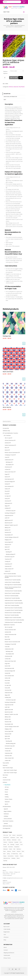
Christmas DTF (8, 467)
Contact (6, 950)
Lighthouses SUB (9, 709)
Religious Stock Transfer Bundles (13, 617)
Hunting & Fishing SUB (10, 702)
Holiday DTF (8, 508)
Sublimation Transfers (9, 624)
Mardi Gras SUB (8, 712)
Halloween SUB (8, 692)
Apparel (6, 809)
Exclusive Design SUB (10, 671)
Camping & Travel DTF (10, 455)
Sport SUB (7, 738)
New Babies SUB (10, 654)
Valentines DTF (8, 564)
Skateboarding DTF (10, 554)
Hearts (10, 849)
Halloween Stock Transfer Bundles (13, 600)
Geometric (10, 846)
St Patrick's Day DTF (10, 510)
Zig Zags (5, 860)
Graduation (16, 846)
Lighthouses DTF (9, 520)
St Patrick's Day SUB (10, 700)
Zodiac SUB (7, 760)
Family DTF (7, 484)
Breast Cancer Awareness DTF (12, 452)
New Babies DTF (10, 464)
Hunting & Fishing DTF (10, 513)
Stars (20, 853)
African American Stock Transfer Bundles (13, 576)
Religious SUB (8, 729)
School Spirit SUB (9, 731)
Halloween (5, 849)
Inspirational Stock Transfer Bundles (14, 603)
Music (4, 851)
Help (20, 77)
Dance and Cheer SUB (10, 661)
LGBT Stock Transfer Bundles (12, 605)
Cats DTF (7, 457)
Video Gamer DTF (9, 568)
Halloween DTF (8, 503)
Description (7, 93)
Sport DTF (7, 549)
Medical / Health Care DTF (11, 525)
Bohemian (14, 839)
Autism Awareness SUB (10, 634)
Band (4, 839)
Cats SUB (7, 646)
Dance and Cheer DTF (10, 472)
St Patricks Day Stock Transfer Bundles (14, 620)
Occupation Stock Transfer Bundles (14, 610)
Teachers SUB (8, 748)
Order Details (7, 929)
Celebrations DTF (9, 459)
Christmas (10, 842)
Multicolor (19, 849)
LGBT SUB (7, 707)
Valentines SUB (8, 753)
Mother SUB (7, 719)
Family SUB (7, 673)
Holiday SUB (8, 697)
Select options (23, 343)
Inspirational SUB (9, 704)
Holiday (7, 796)
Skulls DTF (7, 547)
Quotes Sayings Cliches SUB (12, 726)
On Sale (5, 777)
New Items (5, 775)
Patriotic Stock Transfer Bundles (13, 612)
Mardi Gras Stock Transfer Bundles (13, 608)
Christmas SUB (8, 656)
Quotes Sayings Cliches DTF (11, 537)
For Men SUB (8, 685)
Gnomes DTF (8, 501)
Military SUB (7, 717)
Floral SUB (7, 680)
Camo (19, 839)
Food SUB (7, 683)
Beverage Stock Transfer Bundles (13, 584)
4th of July (5, 835)
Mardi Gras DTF (8, 522)
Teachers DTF (8, 559)
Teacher (16, 856)
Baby (21, 837)
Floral (6, 792)
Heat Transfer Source (18, 973)
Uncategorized (6, 828)
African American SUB (10, 629)
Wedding (13, 858)
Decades (16, 842)
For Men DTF (8, 496)
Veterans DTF (8, 566)
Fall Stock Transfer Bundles (11, 595)
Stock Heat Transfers (8, 821)
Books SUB (7, 639)
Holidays (6, 816)
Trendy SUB (7, 750)
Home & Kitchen (8, 818)
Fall (8, 844)
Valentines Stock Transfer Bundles (13, 622)
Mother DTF (7, 530)
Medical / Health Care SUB (11, 714)
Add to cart (13, 77)
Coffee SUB (7, 658)
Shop (8, 25)
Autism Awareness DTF (10, 445)
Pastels (13, 851)
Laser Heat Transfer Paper (10, 772)
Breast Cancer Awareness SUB (12, 641)
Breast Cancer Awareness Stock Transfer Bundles (13, 587)
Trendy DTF (7, 561)
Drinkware (6, 814)
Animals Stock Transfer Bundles (13, 580)
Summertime (10, 856)
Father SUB (7, 678)
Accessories (6, 428)
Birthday (9, 839)
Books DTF (7, 450)
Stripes (4, 856)
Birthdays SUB (9, 651)
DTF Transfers (7, 435)
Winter (18, 858)
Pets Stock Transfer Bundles (12, 615)
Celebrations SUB (9, 649)
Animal (6, 789)
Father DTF (7, 488)
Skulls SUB (7, 736)
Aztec (18, 837)
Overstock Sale (6, 780)
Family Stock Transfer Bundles (12, 598)
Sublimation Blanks (7, 826)
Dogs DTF (7, 474)
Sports (6, 804)
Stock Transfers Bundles (10, 573)
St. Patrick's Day (14, 853)
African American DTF (10, 440)
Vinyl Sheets (17, 25)
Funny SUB (7, 687)
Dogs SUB (7, 663)
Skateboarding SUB (10, 743)
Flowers (17, 844)
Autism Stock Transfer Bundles (12, 582)
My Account (6, 926)
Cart (5, 934)
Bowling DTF (9, 552)
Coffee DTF (7, 469)
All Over (7, 787)
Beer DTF (7, 447)
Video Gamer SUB (9, 758)
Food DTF (7, 493)
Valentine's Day (6, 858)
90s (10, 835)
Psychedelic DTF (9, 535)
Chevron (5, 842)
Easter (4, 844)
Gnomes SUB (8, 690)
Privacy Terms (7, 958)
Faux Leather (6, 763)
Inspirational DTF (9, 515)
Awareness (12, 837)
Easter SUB (7, 666)
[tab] (14, 93)
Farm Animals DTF (9, 486)
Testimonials (7, 955)
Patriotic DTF (8, 532)
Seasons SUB (8, 734)
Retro (4, 853)
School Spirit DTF (9, 542)
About (5, 947)
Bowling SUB (9, 741)
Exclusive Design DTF (10, 481)
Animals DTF (8, 442)
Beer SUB (7, 637)
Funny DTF (7, 498)
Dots (21, 842)
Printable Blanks (7, 806)
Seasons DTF (8, 544)
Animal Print (19, 835)
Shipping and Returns (9, 952)
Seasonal (16, 86)
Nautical (9, 851)
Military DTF (7, 527)
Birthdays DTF (9, 462)
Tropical (21, 856)
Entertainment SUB (9, 668)
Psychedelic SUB (9, 724)
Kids (14, 849)
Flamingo (12, 844)
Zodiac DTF (7, 571)
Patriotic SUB (8, 721)
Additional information (10, 96)
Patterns (12, 25)
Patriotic (18, 851)
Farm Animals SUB (9, 675)
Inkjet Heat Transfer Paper (10, 770)
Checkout (6, 937)
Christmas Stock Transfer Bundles (13, 591)
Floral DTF (7, 491)
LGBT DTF (7, 518)
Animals (6, 823)
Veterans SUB (8, 755)
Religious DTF (8, 539)
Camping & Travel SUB (10, 644)
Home (4, 25)
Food (21, 844)
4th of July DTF (8, 438)
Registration (7, 932)
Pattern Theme (8, 799)
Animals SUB (8, 632)
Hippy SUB (7, 695)
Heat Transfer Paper (8, 767)
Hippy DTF (7, 506)
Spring (8, 853)
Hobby (6, 794)
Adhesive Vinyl (6, 430)
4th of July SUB (8, 627)
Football (5, 846)
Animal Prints (6, 837)
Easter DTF (7, 476)
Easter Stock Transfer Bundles (12, 593)
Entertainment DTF (9, 479)
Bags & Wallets (7, 811)
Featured (5, 765)
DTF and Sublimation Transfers (10, 433)
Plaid (23, 851)
